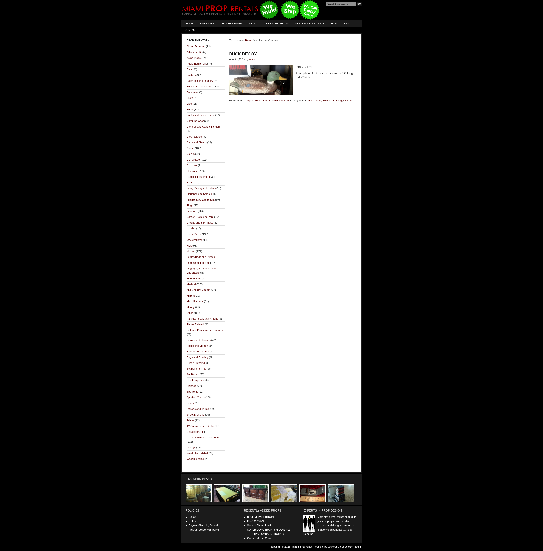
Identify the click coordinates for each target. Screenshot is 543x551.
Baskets (191, 75)
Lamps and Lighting (198, 262)
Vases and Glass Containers (203, 437)
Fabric (190, 182)
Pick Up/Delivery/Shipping (204, 529)
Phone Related (195, 324)
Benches (192, 92)
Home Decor (194, 234)
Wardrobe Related (197, 453)
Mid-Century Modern (198, 290)
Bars (189, 69)
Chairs (190, 148)
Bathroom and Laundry (200, 80)
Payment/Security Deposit (203, 525)
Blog (333, 23)
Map (346, 23)
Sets (252, 23)
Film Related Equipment (200, 199)
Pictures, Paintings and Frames (205, 330)
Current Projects (275, 23)
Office (190, 312)
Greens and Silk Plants (200, 222)
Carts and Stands (197, 142)
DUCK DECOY (243, 54)
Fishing (327, 100)
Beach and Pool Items (199, 86)
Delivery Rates (231, 23)
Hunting (337, 100)
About (189, 23)
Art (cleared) (194, 52)
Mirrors (191, 295)
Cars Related (194, 136)
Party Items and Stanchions (202, 318)
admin (252, 59)
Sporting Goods (196, 397)
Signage (191, 386)
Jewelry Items (194, 239)
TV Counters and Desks (200, 426)
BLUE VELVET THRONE (261, 517)
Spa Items (192, 391)
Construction (194, 159)
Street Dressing (195, 414)
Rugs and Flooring (197, 357)
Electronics (193, 171)
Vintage (191, 447)
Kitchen (191, 251)
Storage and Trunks (198, 408)
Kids (189, 245)
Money (191, 307)
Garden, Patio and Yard (275, 100)
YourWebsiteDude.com (340, 546)
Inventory (207, 23)
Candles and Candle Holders (203, 126)
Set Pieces (193, 374)
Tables (190, 420)
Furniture (192, 211)
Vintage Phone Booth (259, 525)
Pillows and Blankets (199, 340)
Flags (190, 205)
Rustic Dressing (196, 363)
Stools (190, 403)
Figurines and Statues (199, 194)
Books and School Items (200, 115)
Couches (192, 165)
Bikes (190, 98)
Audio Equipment (197, 63)
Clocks (191, 153)
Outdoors (348, 100)
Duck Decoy (315, 100)
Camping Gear (252, 100)
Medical (191, 284)
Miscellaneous (195, 301)
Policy (192, 517)
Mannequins (194, 278)
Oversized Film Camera (260, 538)
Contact (191, 29)
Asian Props (194, 57)
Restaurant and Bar (198, 351)
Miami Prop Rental (251, 10)
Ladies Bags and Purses (201, 257)
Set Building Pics (196, 368)
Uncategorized (195, 431)
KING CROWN (255, 521)
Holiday (191, 228)
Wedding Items (195, 459)
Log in (358, 546)
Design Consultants (309, 23)
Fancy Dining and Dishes (201, 188)
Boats (190, 109)
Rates (192, 521)
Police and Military (197, 345)
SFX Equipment (196, 380)
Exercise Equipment (198, 176)
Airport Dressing (196, 46)
